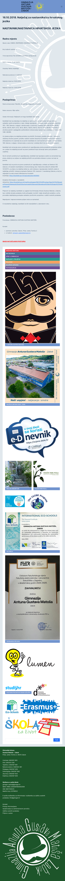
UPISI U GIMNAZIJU (12, 256)
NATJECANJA (10, 253)
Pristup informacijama (10, 806)
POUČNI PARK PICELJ (41, 488)
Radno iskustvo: (7, 110)
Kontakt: (5, 226)
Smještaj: (5, 68)
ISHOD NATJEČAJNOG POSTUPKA (14, 241)
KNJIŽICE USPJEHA (12, 265)
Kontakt (5, 804)
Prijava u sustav (8, 813)
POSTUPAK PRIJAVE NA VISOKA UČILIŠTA (18, 692)
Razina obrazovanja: (9, 104)
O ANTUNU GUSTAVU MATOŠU (15, 344)
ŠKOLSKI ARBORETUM (12, 488)
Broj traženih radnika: (9, 49)
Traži (56, 740)
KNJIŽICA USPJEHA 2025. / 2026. (15, 404)
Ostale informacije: (8, 117)
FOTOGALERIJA (11, 268)
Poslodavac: (6, 220)
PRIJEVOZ (9, 262)
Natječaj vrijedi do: (8, 87)
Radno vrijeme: (7, 62)
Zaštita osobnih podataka (11, 811)
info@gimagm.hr (14, 798)
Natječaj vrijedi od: (8, 81)
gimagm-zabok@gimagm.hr (22, 233)
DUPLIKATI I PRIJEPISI (13, 259)
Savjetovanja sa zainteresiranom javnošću (16, 808)
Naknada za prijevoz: (9, 75)
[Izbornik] (61, 6)
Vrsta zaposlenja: (8, 56)
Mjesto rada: (6, 43)
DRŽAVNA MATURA (12, 250)
